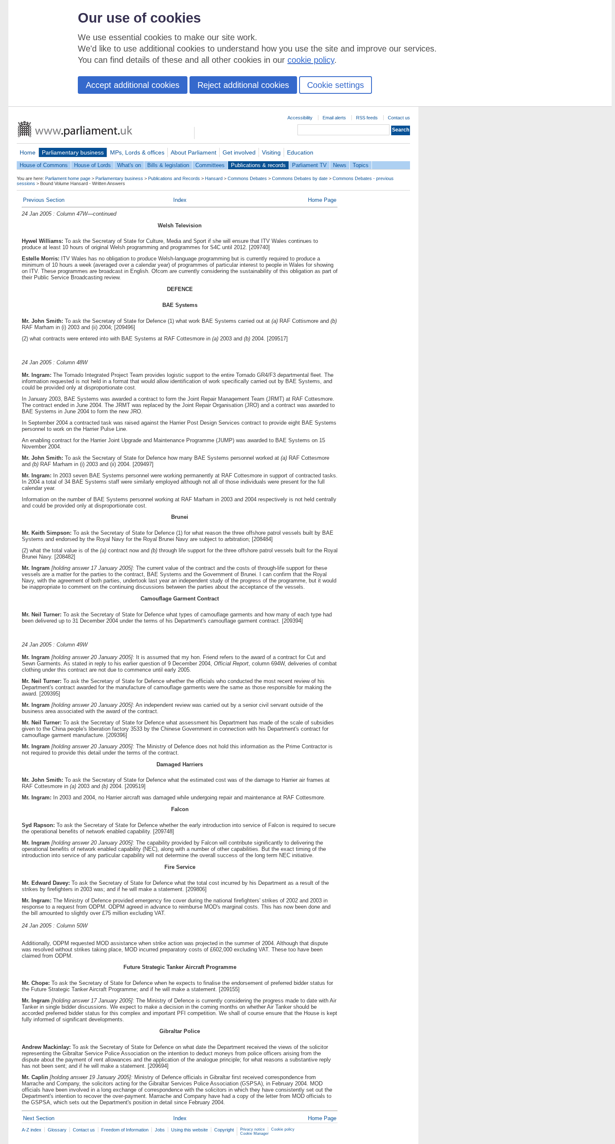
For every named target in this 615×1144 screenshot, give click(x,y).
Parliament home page (67, 178)
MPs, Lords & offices (137, 152)
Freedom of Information (125, 1129)
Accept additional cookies (132, 85)
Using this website (189, 1129)
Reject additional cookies (243, 85)
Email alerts (334, 117)
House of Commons (44, 165)
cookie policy (310, 59)
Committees (210, 165)
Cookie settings (335, 85)
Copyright (224, 1129)
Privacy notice (252, 1129)
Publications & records (258, 165)
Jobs (160, 1129)
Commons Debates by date (300, 178)
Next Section (38, 1118)
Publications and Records (174, 178)
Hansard (214, 178)
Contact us (399, 117)
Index (180, 200)
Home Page (322, 200)
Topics (361, 165)
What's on (129, 165)
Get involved (239, 152)
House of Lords (92, 165)
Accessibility (300, 117)
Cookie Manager (254, 1133)
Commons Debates (247, 178)
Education (300, 152)
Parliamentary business (73, 152)
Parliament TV (309, 165)
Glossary (57, 1129)
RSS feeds (367, 117)
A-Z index (31, 1129)
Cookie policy (283, 1129)
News (339, 165)
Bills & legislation (168, 165)
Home (28, 152)
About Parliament (193, 152)
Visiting (271, 152)
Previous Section (43, 200)
